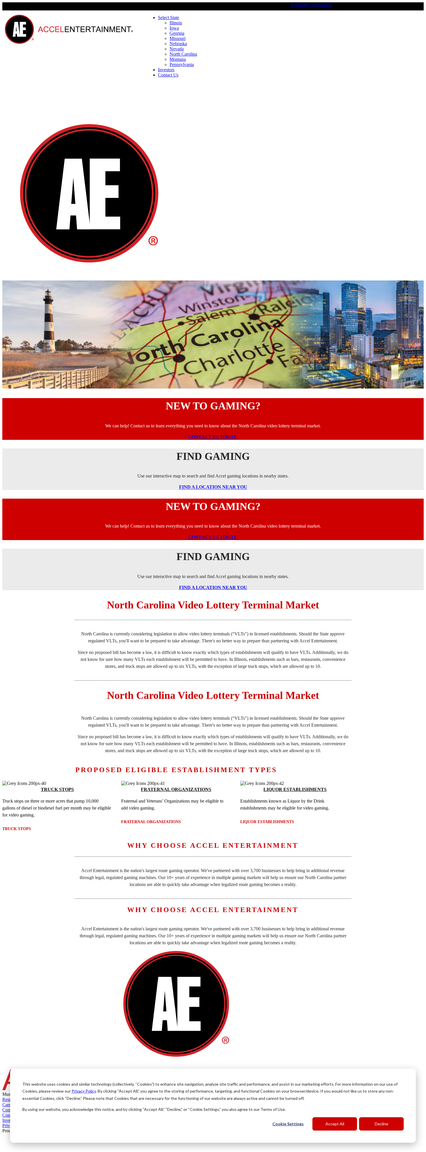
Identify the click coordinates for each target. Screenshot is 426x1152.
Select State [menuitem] (168, 17)
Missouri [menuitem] (177, 38)
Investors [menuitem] (166, 69)
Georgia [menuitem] (177, 33)
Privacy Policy (84, 1091)
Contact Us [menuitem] (168, 74)
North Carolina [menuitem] (183, 54)
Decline (381, 1123)
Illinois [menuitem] (176, 22)
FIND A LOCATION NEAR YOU (213, 487)
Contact (9, 1115)
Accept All (334, 1123)
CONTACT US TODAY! (213, 437)
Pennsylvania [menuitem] (182, 64)
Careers (9, 1104)
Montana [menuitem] (178, 59)
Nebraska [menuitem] (178, 43)
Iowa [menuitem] (174, 27)
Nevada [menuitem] (177, 48)
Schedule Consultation (311, 5)
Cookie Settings (288, 1123)
